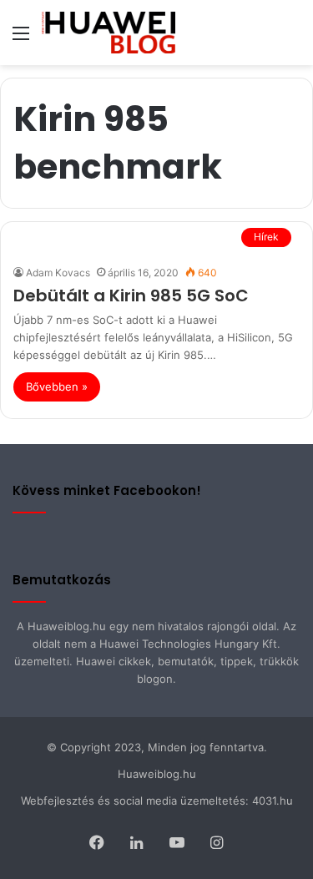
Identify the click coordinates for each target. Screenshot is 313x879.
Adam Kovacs (58, 272)
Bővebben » (57, 386)
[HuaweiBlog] (108, 32)
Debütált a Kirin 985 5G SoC (131, 295)
